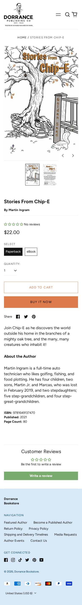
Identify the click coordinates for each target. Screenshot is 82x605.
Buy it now (41, 302)
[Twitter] (27, 560)
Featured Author (15, 522)
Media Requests (65, 534)
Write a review (41, 476)
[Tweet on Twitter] (26, 317)
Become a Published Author (52, 522)
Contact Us (38, 541)
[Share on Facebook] (18, 317)
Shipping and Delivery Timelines (26, 534)
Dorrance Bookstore (26, 571)
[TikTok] (20, 560)
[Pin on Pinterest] (34, 317)
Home (22, 37)
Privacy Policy (38, 529)
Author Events (14, 541)
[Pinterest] (34, 560)
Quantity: (12, 263)
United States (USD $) (19, 593)
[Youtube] (42, 560)
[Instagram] (13, 560)
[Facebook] (6, 560)
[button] (67, 14)
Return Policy (13, 529)
